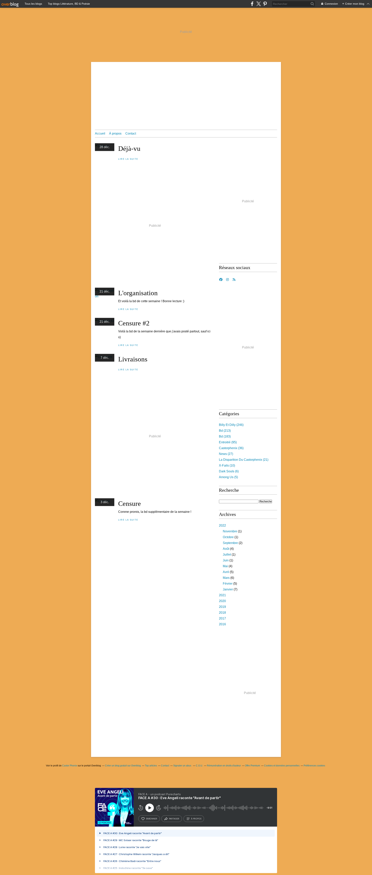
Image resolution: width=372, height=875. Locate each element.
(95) (228, 442)
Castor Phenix (69, 765)
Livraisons (132, 359)
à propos (196, 819)
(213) (225, 430)
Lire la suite (128, 159)
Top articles (151, 765)
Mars (226, 577)
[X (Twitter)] (258, 4)
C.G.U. (199, 765)
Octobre (228, 537)
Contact (130, 133)
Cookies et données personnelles (282, 765)
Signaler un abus (182, 765)
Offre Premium (252, 765)
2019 (222, 606)
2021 (222, 595)
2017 (222, 618)
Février (227, 583)
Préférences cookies (314, 765)
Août (226, 548)
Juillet (227, 554)
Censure (129, 503)
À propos (115, 133)
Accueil (100, 133)
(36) (231, 448)
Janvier (228, 589)
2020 (222, 601)
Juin (226, 560)
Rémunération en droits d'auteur (224, 765)
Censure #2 (134, 323)
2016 (222, 624)
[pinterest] (265, 4)
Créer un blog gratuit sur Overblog (123, 765)
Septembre (230, 543)
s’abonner (151, 819)
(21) (243, 459)
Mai (225, 566)
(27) (226, 454)
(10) (227, 465)
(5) (228, 477)
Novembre (230, 531)
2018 (222, 612)
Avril (226, 572)
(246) (231, 424)
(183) (225, 436)
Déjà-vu (129, 148)
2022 (222, 525)
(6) (229, 471)
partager (174, 819)
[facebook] (252, 4)
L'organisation (138, 293)
